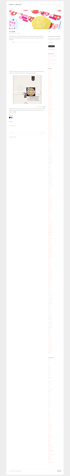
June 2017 (49, 143)
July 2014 (49, 212)
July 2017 (49, 141)
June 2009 (49, 333)
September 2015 (50, 185)
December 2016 (50, 155)
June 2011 (49, 285)
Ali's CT (49, 359)
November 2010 (50, 299)
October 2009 (50, 325)
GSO (48, 387)
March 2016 (49, 173)
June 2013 (49, 238)
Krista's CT (49, 403)
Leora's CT (15, 125)
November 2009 (50, 323)
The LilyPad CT (50, 448)
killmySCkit (49, 401)
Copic (49, 375)
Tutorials (49, 456)
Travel (49, 452)
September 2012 (50, 256)
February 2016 (50, 175)
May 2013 (49, 240)
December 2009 (50, 321)
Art (48, 363)
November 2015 (50, 181)
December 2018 (50, 108)
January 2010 (50, 319)
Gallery (52, 4)
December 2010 (50, 297)
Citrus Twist (49, 373)
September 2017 (50, 137)
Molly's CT (49, 415)
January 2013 (50, 248)
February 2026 (50, 82)
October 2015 (50, 183)
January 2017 (50, 153)
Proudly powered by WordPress (15, 470)
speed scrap (49, 442)
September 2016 (50, 161)
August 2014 (50, 210)
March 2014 (49, 220)
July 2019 (49, 100)
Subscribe (51, 46)
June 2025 (49, 88)
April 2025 (49, 90)
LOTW (49, 409)
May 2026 (49, 76)
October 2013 (50, 230)
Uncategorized (50, 458)
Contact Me (58, 6)
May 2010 (49, 311)
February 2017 (50, 151)
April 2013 (49, 242)
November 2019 (50, 98)
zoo (48, 464)
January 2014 (50, 224)
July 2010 (49, 307)
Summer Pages (50, 61)
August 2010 (50, 305)
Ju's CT (49, 399)
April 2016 (49, 171)
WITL (48, 460)
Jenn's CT (49, 395)
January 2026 (50, 84)
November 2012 (50, 252)
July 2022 (49, 94)
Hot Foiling (49, 391)
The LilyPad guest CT (51, 450)
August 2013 (50, 234)
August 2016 (50, 163)
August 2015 (50, 187)
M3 (48, 411)
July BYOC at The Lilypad (51, 63)
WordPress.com (18, 471)
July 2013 (49, 236)
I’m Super (43, 132)
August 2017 (50, 139)
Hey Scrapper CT (50, 389)
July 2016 (49, 165)
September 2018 (50, 114)
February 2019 (50, 104)
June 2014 (49, 214)
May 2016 (49, 169)
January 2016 (50, 177)
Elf (48, 379)
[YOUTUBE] (60, 471)
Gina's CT (49, 383)
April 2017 (49, 147)
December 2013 (50, 226)
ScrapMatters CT (50, 436)
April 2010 (49, 313)
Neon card (11, 132)
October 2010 (50, 301)
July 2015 (49, 189)
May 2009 (49, 335)
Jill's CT (49, 397)
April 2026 (49, 78)
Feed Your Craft (50, 381)
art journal (49, 365)
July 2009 (49, 331)
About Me (45, 4)
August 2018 (50, 116)
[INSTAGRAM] (58, 471)
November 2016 (50, 157)
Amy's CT (49, 361)
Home (40, 4)
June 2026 (49, 74)
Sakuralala (49, 434)
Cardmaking (49, 371)
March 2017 (49, 149)
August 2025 (50, 86)
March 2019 (49, 102)
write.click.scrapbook (51, 462)
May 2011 (49, 287)
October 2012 (50, 254)
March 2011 (49, 291)
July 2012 (49, 260)
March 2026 (49, 80)
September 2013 (50, 232)
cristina (18, 33)
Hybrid (49, 393)
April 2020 (49, 96)
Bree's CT (49, 369)
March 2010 (49, 315)
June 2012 (49, 262)
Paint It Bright (15, 4)
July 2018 (49, 118)
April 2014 (49, 218)
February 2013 (50, 246)
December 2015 (50, 179)
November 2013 (50, 228)
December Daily (50, 377)
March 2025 (49, 92)
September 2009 (50, 327)
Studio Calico (49, 444)
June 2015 (49, 191)
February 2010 (50, 317)
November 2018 (50, 110)
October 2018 (50, 112)
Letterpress (49, 407)
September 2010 (50, 303)
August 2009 (50, 329)
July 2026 (49, 72)
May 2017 (49, 145)
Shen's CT (49, 438)
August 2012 (50, 258)
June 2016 (49, 167)
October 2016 (50, 159)
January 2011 (50, 295)
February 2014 (50, 222)
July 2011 (49, 283)
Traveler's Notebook (50, 454)
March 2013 (49, 244)
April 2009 (49, 337)
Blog (48, 4)
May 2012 (49, 264)
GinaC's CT (49, 385)
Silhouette (49, 440)
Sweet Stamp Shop (50, 446)
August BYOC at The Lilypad (51, 59)
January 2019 (50, 106)
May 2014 (49, 216)
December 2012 (50, 250)
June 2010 (49, 309)
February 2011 (50, 293)
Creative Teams (58, 4)
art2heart (49, 367)
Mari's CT (49, 413)
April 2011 (49, 289)
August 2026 (50, 70)
